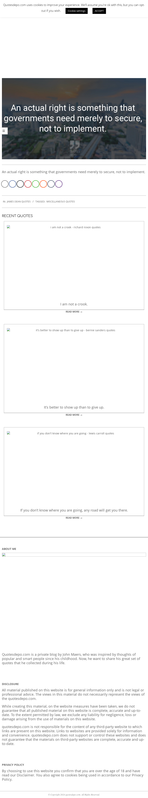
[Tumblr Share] (51, 184)
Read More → (74, 311)
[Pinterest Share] (28, 184)
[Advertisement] (74, 43)
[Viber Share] (58, 184)
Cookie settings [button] (76, 11)
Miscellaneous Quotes (60, 201)
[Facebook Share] (12, 184)
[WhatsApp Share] (35, 184)
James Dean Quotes (19, 201)
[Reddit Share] (43, 184)
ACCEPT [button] (99, 11)
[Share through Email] (4, 184)
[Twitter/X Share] (20, 184)
